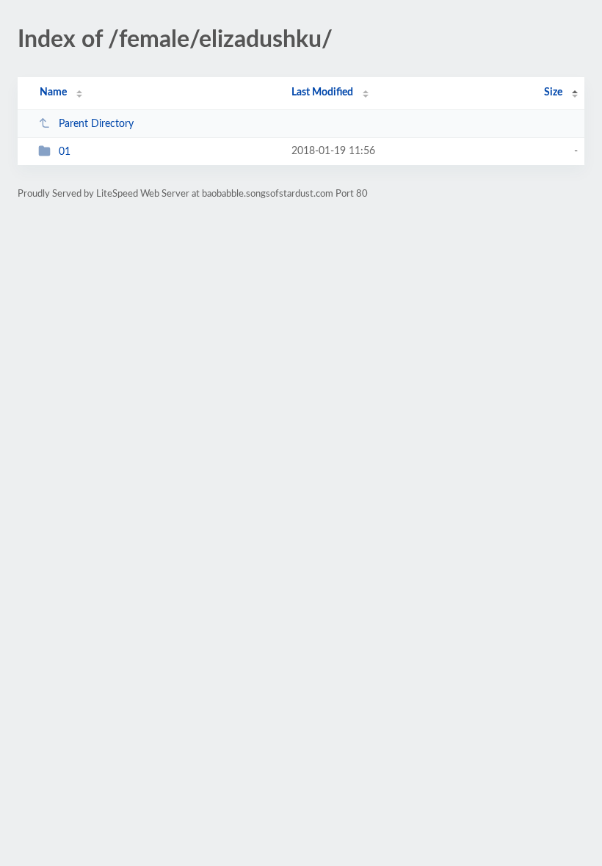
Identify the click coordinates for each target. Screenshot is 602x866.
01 (64, 152)
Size (553, 92)
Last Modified (322, 92)
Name (53, 92)
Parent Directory (96, 124)
